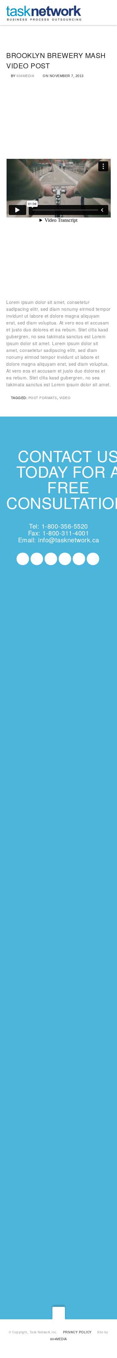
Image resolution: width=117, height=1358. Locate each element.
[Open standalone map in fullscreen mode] (38, 746)
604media (25, 75)
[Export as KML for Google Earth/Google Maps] (63, 739)
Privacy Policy (77, 1332)
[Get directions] (34, 739)
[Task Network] (43, 12)
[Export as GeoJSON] (77, 746)
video (65, 397)
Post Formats (42, 397)
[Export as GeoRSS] (36, 753)
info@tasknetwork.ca (68, 539)
